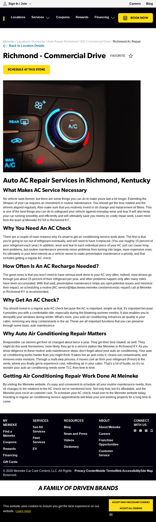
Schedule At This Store (26, 69)
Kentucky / (39, 41)
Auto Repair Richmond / (63, 41)
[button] (112, 514)
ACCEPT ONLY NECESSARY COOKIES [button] (131, 502)
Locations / (24, 41)
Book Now (139, 17)
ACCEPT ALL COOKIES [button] (131, 508)
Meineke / (10, 41)
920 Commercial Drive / (96, 41)
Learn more (23, 511)
